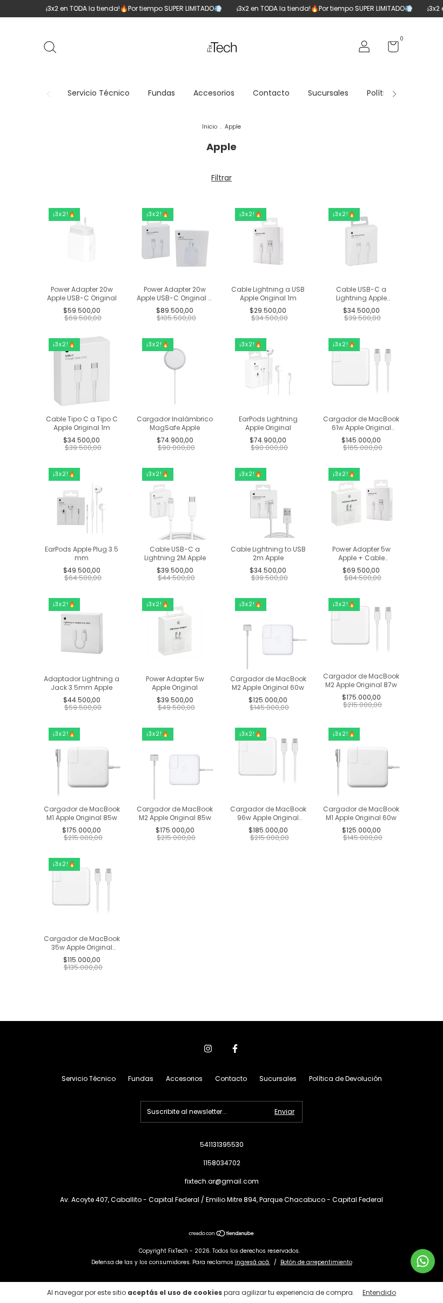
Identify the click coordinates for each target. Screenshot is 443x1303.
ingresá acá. (252, 1262)
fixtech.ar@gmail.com (222, 1181)
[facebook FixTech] (235, 1048)
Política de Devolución (345, 1078)
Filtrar (221, 177)
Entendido (379, 1292)
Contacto (271, 93)
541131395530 (222, 1144)
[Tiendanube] (222, 1234)
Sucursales (328, 93)
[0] (389, 49)
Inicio (209, 127)
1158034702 (221, 1162)
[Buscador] (53, 48)
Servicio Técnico (99, 93)
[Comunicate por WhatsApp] (423, 1261)
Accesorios (213, 93)
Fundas (161, 93)
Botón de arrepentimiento (316, 1262)
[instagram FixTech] (208, 1048)
